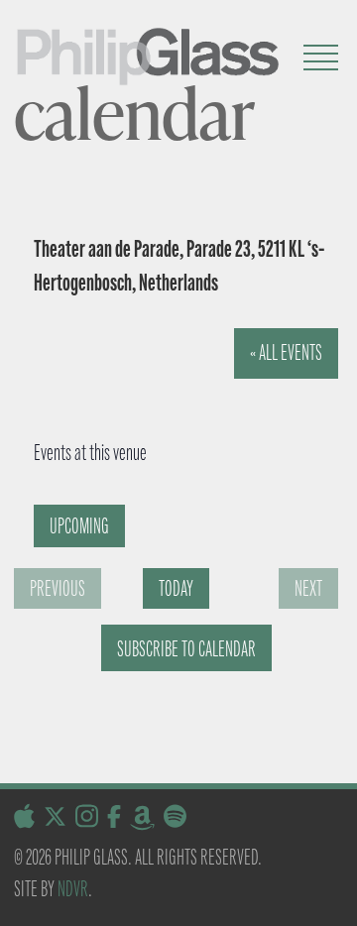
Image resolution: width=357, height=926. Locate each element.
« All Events (286, 352)
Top (334, 898)
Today (176, 588)
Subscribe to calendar (186, 649)
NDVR (73, 888)
